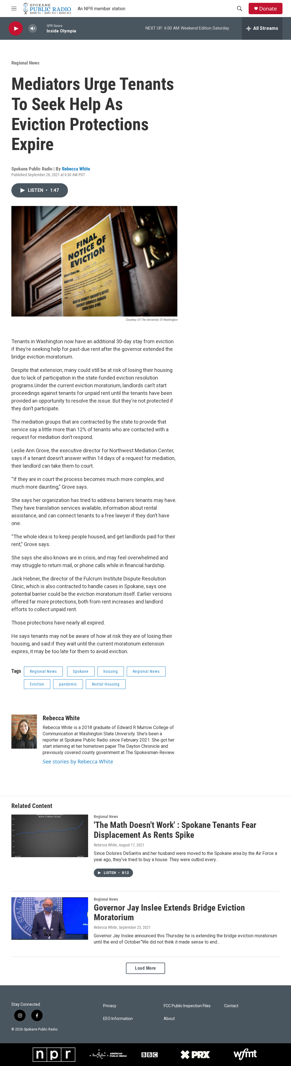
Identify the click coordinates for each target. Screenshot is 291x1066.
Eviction (37, 684)
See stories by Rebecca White (78, 761)
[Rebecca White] (24, 732)
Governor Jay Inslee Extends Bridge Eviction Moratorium (169, 913)
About (169, 1019)
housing (110, 671)
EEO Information (118, 1019)
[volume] (33, 28)
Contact (231, 1006)
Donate (268, 9)
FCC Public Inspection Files (187, 1006)
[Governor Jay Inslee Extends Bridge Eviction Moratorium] (49, 918)
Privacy (109, 1006)
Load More (145, 968)
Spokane (81, 671)
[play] (15, 28)
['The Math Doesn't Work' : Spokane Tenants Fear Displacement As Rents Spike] (49, 836)
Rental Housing (106, 684)
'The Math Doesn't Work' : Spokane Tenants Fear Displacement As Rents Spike (175, 830)
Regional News (25, 63)
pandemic (68, 684)
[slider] (42, 28)
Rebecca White (76, 169)
